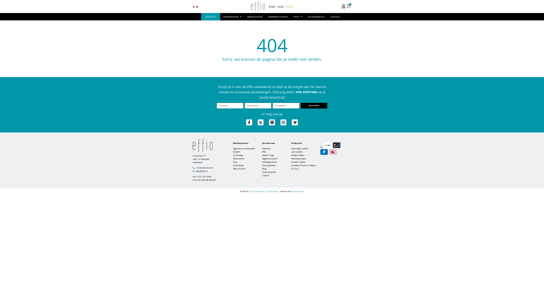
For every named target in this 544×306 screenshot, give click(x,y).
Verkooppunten (269, 172)
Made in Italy (268, 155)
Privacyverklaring (257, 191)
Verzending (238, 155)
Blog (264, 168)
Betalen (236, 151)
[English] (197, 6)
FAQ (235, 162)
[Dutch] (194, 6)
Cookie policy (272, 191)
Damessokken (255, 16)
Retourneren (239, 158)
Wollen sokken (297, 155)
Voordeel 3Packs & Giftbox (303, 165)
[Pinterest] (272, 122)
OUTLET (295, 168)
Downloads (238, 165)
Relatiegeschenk (269, 162)
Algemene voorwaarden (244, 148)
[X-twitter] (261, 122)
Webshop (210, 16)
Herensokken (231, 16)
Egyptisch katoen (270, 158)
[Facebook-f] (249, 122)
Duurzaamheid (316, 16)
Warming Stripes (278, 16)
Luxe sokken (297, 151)
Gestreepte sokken (299, 148)
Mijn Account (239, 168)
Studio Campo (298, 191)
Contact (335, 16)
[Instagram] (283, 122)
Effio (296, 16)
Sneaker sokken (298, 162)
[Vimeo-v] (295, 122)
